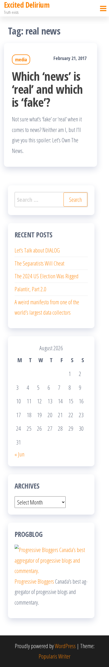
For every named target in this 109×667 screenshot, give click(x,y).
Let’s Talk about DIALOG (37, 250)
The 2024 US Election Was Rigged (47, 276)
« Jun (19, 454)
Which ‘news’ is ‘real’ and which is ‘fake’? (47, 89)
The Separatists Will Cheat (39, 263)
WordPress (65, 646)
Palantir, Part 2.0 (30, 289)
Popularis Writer (54, 656)
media (21, 59)
